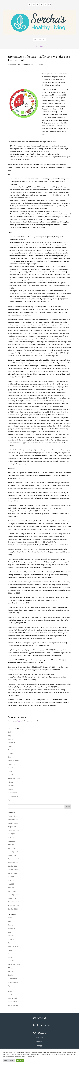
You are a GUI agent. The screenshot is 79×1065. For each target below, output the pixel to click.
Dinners (11, 753)
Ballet (10, 732)
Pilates (10, 782)
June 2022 (11, 837)
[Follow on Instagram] (33, 4)
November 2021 (13, 862)
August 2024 (12, 827)
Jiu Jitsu (11, 768)
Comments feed (13, 1002)
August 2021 (12, 873)
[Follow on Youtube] (45, 4)
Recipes (11, 786)
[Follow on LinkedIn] (41, 4)
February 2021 (13, 895)
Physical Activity (14, 778)
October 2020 (13, 909)
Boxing (10, 739)
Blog (9, 735)
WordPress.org (13, 1005)
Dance (10, 746)
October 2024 (13, 823)
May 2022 (11, 841)
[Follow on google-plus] (49, 4)
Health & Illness (13, 761)
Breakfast (11, 743)
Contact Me (39, 39)
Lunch (10, 771)
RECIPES (39, 1042)
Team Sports (12, 793)
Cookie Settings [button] (8, 1060)
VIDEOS (39, 1046)
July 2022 (11, 834)
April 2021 (11, 887)
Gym (9, 757)
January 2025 (12, 816)
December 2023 (13, 830)
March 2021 (12, 891)
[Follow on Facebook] (29, 4)
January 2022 (12, 855)
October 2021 (12, 866)
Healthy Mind (12, 764)
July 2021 (11, 877)
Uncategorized (13, 796)
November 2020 (13, 905)
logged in (20, 721)
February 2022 (13, 852)
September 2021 (14, 870)
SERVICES (39, 1037)
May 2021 (11, 884)
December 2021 (13, 859)
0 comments (42, 64)
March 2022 (12, 848)
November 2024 (13, 820)
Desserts (11, 750)
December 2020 (13, 902)
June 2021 (11, 880)
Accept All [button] (20, 1060)
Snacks (10, 789)
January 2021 (12, 898)
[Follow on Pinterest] (37, 4)
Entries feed (12, 998)
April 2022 (11, 845)
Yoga (9, 800)
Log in (10, 995)
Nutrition (32, 64)
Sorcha (13, 64)
